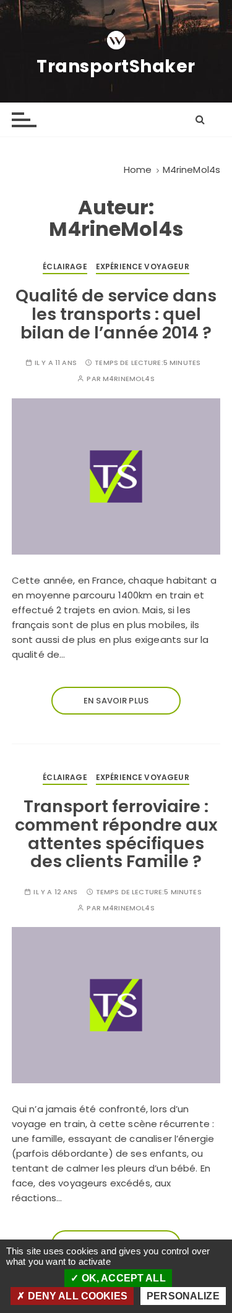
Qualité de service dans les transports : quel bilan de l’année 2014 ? (116, 313)
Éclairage (65, 266)
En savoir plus (116, 701)
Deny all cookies (76, 1296)
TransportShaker (116, 67)
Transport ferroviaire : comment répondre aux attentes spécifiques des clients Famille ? (116, 834)
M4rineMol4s (129, 378)
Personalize (183, 1296)
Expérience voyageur (142, 266)
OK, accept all (122, 1278)
